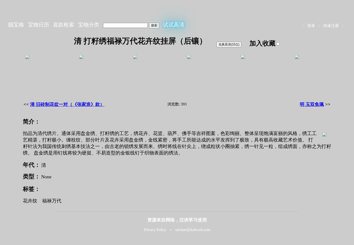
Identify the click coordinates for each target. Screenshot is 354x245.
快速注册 (331, 26)
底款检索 (63, 25)
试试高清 (173, 25)
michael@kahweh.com (192, 230)
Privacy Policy (155, 230)
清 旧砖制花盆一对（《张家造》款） (67, 104)
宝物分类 (88, 25)
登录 (311, 26)
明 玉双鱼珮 (312, 104)
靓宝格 (16, 25)
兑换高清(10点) (228, 44)
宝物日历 (38, 25)
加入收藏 (262, 43)
